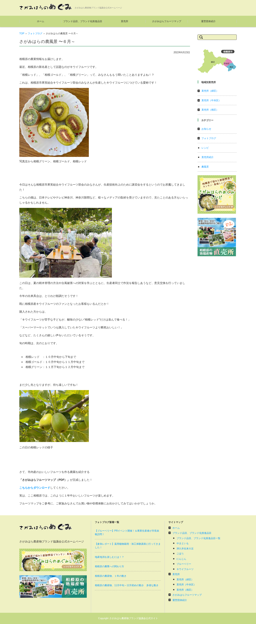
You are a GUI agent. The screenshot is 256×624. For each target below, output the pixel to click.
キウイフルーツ (185, 569)
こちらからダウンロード (34, 487)
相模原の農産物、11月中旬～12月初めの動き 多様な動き (127, 585)
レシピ (205, 147)
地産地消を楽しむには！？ (109, 557)
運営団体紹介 (208, 21)
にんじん (181, 558)
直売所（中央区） (211, 100)
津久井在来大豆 (185, 548)
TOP (21, 33)
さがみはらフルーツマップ (166, 21)
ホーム (40, 21)
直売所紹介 (207, 157)
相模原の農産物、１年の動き (111, 576)
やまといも (183, 543)
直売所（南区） (210, 109)
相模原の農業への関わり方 (109, 566)
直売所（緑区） (210, 90)
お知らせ (206, 128)
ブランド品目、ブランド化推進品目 (82, 21)
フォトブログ (35, 33)
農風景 (205, 166)
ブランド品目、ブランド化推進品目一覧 (198, 538)
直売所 (124, 21)
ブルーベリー (184, 564)
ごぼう (180, 553)
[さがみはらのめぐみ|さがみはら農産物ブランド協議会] (45, 7)
